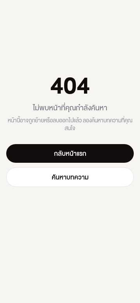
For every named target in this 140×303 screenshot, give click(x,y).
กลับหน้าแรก (70, 153)
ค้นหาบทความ (70, 176)
